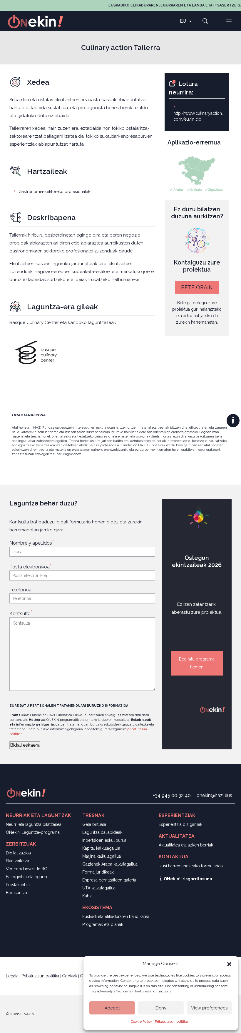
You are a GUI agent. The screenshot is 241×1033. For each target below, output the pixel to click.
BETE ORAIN (197, 287)
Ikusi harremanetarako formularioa (191, 866)
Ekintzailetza (17, 861)
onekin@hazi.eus (214, 795)
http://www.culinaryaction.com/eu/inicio (198, 116)
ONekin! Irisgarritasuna (187, 878)
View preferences (209, 1008)
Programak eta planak (102, 924)
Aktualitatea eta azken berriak (186, 845)
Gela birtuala (94, 824)
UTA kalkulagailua (99, 888)
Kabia (87, 896)
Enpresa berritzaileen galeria (109, 880)
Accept (112, 1008)
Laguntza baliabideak (102, 832)
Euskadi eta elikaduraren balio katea (115, 916)
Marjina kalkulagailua (101, 856)
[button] (229, 964)
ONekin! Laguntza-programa (33, 832)
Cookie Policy (141, 1021)
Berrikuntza (16, 892)
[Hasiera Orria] (38, 21)
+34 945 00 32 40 (172, 795)
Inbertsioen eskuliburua (104, 840)
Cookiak (69, 976)
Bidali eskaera (25, 745)
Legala (13, 976)
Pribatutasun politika (171, 1021)
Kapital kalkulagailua (101, 848)
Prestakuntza (18, 884)
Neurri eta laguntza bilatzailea (33, 824)
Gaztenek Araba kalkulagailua (110, 864)
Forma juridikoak (98, 872)
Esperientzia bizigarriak (180, 824)
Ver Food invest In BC (26, 868)
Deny (160, 1008)
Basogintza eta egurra (26, 876)
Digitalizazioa (18, 853)
